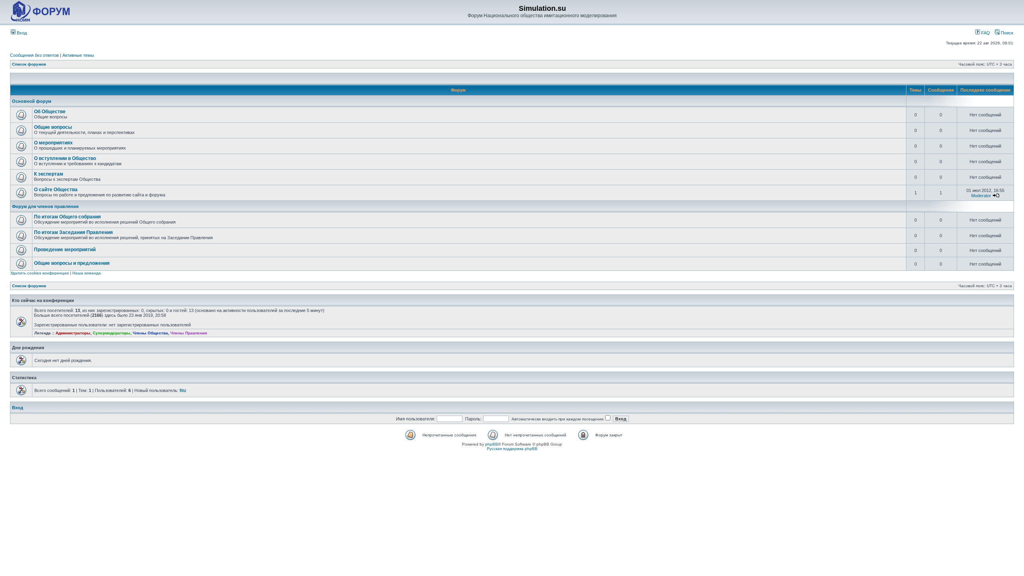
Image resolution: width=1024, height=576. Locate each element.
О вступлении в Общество (65, 158)
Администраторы (73, 333)
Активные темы (78, 55)
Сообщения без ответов (34, 55)
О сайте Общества (56, 189)
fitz (183, 390)
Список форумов (29, 64)
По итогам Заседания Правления (73, 232)
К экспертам (48, 174)
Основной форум (31, 101)
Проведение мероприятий (65, 249)
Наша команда (86, 273)
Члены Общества (150, 333)
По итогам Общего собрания (67, 217)
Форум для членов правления (45, 206)
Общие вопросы (53, 127)
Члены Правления (188, 333)
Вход (21, 32)
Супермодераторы (111, 333)
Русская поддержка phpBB (512, 448)
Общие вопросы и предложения (72, 263)
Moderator (981, 195)
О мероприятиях (53, 143)
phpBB (491, 444)
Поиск (1006, 32)
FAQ (985, 32)
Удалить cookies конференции (39, 273)
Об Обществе (50, 111)
